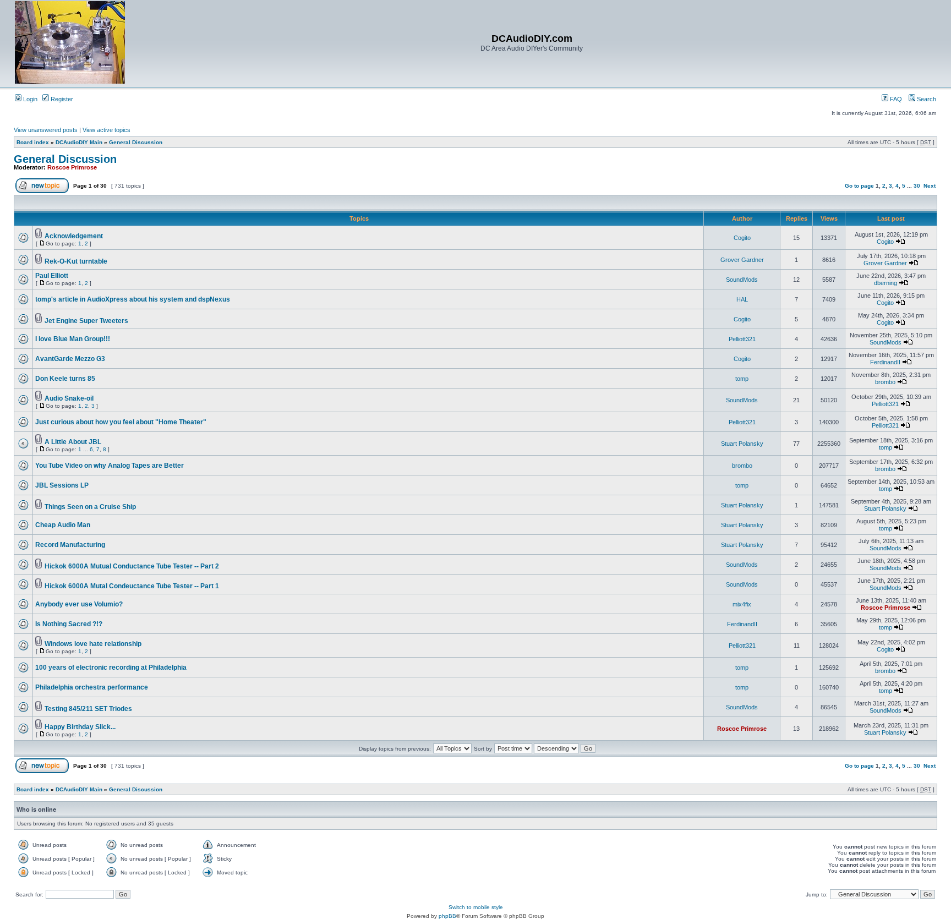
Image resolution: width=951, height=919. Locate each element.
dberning (885, 283)
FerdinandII (885, 362)
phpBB (447, 916)
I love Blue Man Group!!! (72, 339)
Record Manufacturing (70, 545)
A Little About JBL (73, 442)
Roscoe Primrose (72, 167)
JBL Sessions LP (62, 485)
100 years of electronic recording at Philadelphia (111, 667)
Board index (33, 142)
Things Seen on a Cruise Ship (90, 507)
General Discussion (135, 142)
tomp (741, 378)
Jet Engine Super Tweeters (86, 321)
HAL (742, 299)
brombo (885, 382)
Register (61, 99)
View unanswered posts (46, 130)
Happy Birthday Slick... (80, 727)
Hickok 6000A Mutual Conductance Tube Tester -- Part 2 (132, 566)
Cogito (742, 237)
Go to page (859, 186)
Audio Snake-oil (69, 398)
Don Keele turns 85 (65, 378)
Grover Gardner (742, 259)
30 (917, 186)
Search (925, 99)
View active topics (106, 130)
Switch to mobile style (476, 907)
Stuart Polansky (742, 443)
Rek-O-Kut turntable (76, 261)
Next (929, 186)
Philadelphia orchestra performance (91, 687)
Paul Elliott (51, 276)
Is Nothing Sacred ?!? (68, 624)
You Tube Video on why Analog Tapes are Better (109, 465)
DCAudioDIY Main (79, 142)
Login (29, 99)
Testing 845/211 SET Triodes (88, 709)
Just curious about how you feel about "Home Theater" (120, 422)
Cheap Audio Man (62, 525)
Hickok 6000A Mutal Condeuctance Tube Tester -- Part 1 (132, 586)
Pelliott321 (742, 339)
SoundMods (742, 279)
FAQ (895, 99)
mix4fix (742, 604)
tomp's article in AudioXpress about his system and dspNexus (132, 299)
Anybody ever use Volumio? (79, 604)
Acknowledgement (74, 236)
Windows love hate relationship (93, 644)
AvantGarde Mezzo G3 (70, 359)
